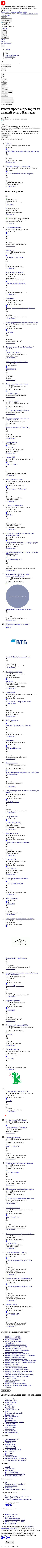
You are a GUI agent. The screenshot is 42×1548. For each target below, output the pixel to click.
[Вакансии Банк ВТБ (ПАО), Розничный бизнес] (23, 642)
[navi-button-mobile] (3, 45)
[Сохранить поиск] (3, 74)
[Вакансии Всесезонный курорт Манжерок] (23, 942)
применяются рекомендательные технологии (17, 1527)
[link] (4, 35)
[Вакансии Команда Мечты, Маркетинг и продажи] (23, 596)
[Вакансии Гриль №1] (23, 1116)
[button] (3, 39)
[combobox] (10, 65)
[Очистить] (3, 69)
